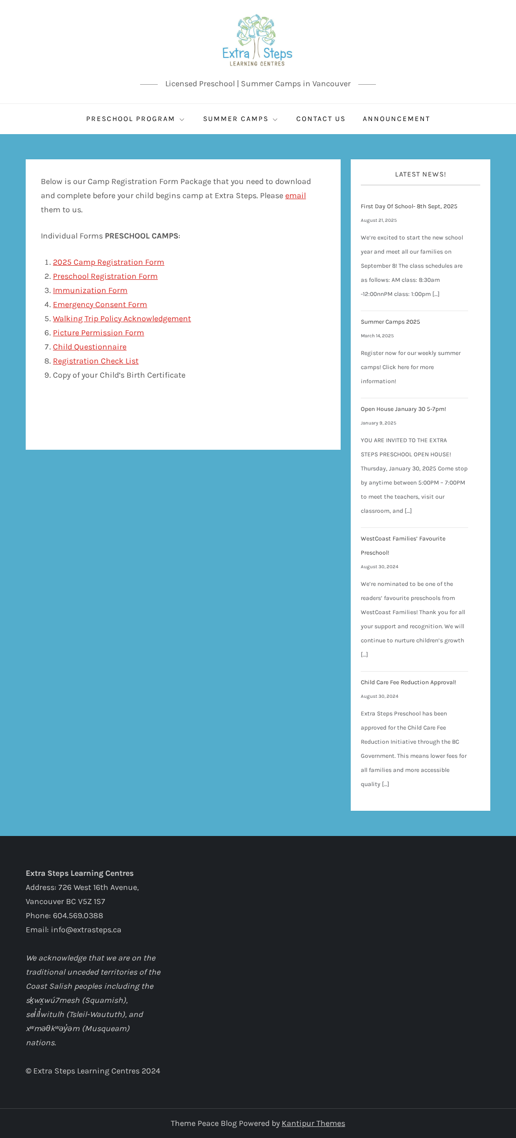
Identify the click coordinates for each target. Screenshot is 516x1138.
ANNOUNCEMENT (396, 118)
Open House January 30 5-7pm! (403, 408)
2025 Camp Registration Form (108, 262)
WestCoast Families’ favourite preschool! (403, 545)
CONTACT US (321, 118)
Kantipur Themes (313, 1123)
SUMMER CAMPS (236, 118)
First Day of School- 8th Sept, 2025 (409, 206)
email (295, 195)
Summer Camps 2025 (390, 321)
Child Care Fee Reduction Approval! (408, 682)
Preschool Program (130, 118)
